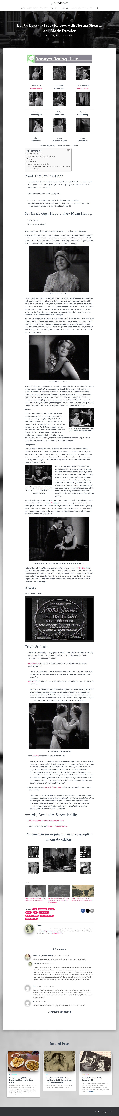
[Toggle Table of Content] (67, 151)
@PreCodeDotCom (56, 933)
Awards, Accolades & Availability (38, 164)
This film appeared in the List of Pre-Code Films (46, 821)
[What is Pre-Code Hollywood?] (33, 852)
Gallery (29, 159)
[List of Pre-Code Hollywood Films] (86, 852)
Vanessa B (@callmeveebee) (43, 955)
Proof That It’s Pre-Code (35, 154)
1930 (35, 909)
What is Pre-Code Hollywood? (36, 8)
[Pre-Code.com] (59, 3)
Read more (21, 1094)
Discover (65, 8)
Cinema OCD (33, 681)
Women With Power (31, 918)
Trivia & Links (31, 161)
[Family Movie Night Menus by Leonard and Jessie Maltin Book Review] (23, 1061)
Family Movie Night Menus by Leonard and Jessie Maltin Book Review (21, 1080)
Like (35, 912)
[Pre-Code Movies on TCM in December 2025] (95, 1061)
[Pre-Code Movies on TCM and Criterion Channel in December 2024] (83, 891)
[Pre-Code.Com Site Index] (33, 868)
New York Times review (52, 787)
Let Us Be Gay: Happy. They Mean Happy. (41, 156)
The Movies (53, 8)
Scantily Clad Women (32, 915)
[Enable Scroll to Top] (115, 1112)
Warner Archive (61, 826)
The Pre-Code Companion (79, 8)
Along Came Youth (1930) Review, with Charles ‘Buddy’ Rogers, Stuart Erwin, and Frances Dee (59, 1080)
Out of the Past (34, 664)
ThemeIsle (109, 1112)
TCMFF (92, 8)
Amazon (49, 826)
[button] (46, 8)
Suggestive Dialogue (47, 915)
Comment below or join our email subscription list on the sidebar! (50, 166)
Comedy (51, 909)
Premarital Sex (44, 912)
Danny (36, 963)
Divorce (28, 912)
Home (22, 8)
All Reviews (42, 909)
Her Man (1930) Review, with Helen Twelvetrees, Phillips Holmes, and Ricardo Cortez (58, 900)
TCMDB (36, 756)
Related (36, 169)
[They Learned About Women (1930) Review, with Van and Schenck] (35, 891)
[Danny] (29, 928)
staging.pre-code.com (48, 931)
